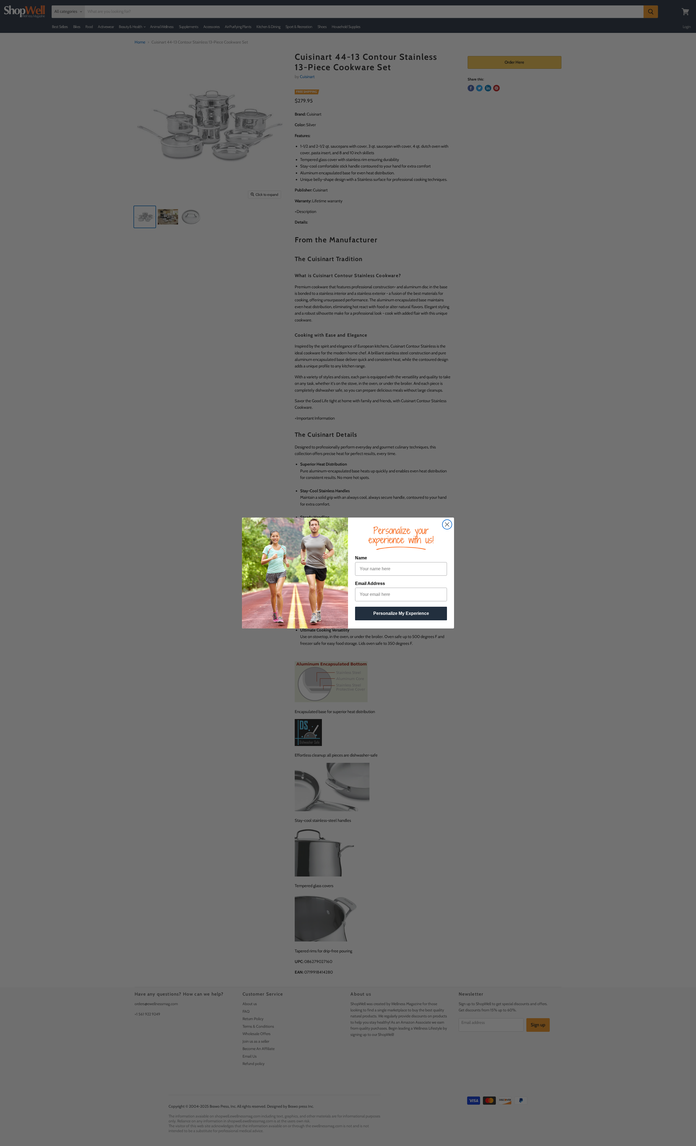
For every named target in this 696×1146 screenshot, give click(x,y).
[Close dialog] (447, 524)
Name (361, 558)
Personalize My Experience (401, 613)
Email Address (370, 583)
